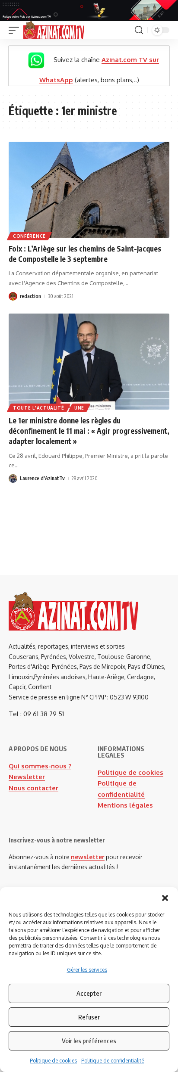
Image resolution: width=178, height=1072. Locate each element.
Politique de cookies (53, 1060)
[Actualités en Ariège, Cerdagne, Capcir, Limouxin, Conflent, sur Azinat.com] (53, 30)
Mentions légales (125, 805)
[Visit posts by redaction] (13, 296)
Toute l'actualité (38, 407)
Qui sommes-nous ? (40, 766)
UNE (79, 407)
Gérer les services (87, 969)
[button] (165, 898)
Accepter (89, 993)
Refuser (89, 1017)
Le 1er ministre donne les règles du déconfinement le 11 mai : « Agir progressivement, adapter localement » (89, 431)
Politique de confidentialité (112, 1060)
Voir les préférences (89, 1040)
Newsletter (27, 777)
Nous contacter (33, 788)
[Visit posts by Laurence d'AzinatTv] (13, 478)
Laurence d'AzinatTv (42, 478)
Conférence (29, 236)
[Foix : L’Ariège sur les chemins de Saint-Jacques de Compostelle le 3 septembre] (89, 190)
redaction (30, 296)
